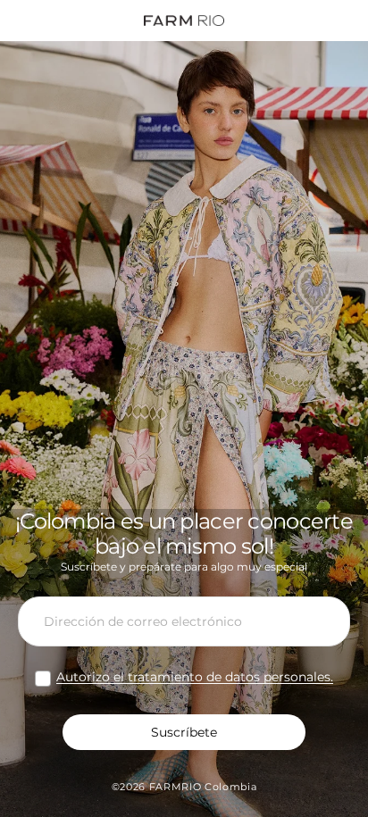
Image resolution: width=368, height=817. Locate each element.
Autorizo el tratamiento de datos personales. (194, 677)
